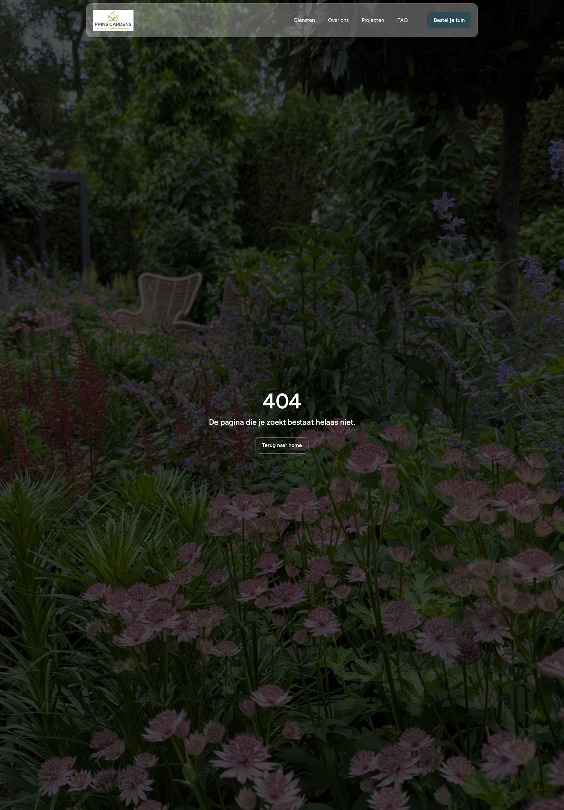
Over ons (338, 20)
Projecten (373, 20)
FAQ (402, 20)
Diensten (304, 20)
